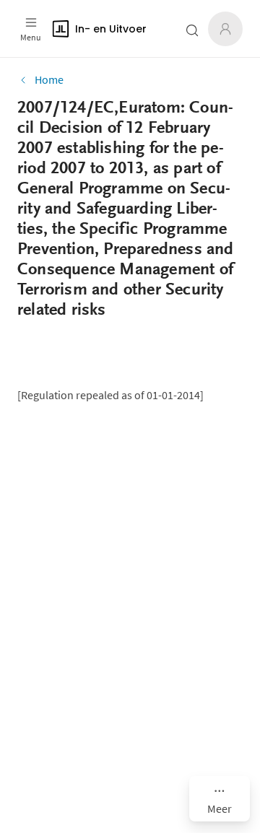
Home (49, 79)
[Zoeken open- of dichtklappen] (192, 30)
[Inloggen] (225, 29)
